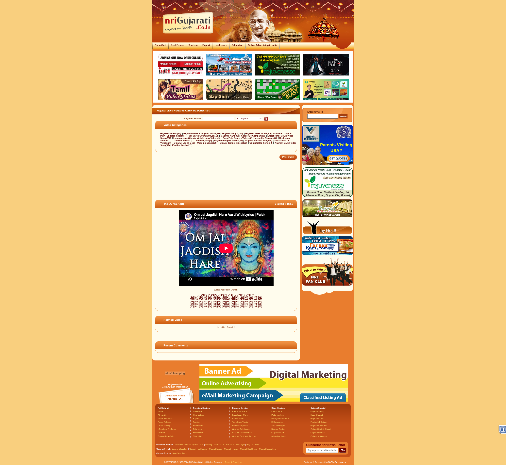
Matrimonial (198, 433)
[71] (224, 304)
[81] (196, 306)
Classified (160, 45)
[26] (237, 297)
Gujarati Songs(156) (233, 133)
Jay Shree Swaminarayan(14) (204, 136)
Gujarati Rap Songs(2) (261, 143)
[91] (242, 306)
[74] (237, 304)
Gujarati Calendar (319, 425)
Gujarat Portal (163, 449)
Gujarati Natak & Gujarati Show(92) (201, 133)
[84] (210, 306)
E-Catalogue (277, 422)
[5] (212, 294)
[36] (210, 299)
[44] (246, 299)
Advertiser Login (278, 436)
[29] (251, 297)
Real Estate (177, 45)
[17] (196, 297)
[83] (206, 306)
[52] (210, 301)
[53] (215, 301)
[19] (206, 297)
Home (160, 411)
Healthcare (221, 45)
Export (206, 45)
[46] (256, 299)
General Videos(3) (183, 140)
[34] (201, 299)
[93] (251, 306)
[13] (243, 294)
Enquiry (209, 444)
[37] (215, 299)
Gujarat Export (215, 449)
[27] (242, 297)
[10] (230, 294)
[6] (215, 294)
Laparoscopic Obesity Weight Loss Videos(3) (197, 138)
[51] (206, 301)
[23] (224, 297)
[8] (222, 294)
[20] (210, 297)
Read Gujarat (317, 415)
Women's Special (240, 425)
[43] (242, 299)
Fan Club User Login (235, 444)
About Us (162, 415)
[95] (260, 306)
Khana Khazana (239, 411)
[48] (192, 301)
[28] (246, 297)
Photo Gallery (164, 425)
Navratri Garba (278, 429)
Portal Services (165, 418)
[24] (228, 297)
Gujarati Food (277, 433)
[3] (205, 294)
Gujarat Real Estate (198, 449)
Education (237, 45)
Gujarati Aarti (183, 110)
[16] (192, 297)
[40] (228, 299)
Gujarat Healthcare (248, 449)
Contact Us (219, 444)
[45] (251, 299)
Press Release (164, 422)
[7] (219, 294)
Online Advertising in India (262, 45)
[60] (246, 301)
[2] (202, 294)
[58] (237, 301)
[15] (252, 294)
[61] (251, 301)
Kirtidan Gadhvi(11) (182, 145)
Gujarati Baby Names (242, 433)
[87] (224, 306)
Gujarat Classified (180, 449)
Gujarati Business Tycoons (244, 436)
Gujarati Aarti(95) (230, 136)
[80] (192, 306)
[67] (206, 304)
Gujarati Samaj (317, 411)
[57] (233, 301)
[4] (209, 294)
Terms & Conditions (233, 462)
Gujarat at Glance (319, 436)
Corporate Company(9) (253, 136)
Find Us (161, 433)
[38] (219, 299)
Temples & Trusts (240, 422)
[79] (260, 304)
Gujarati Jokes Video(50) (258, 133)
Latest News (238, 418)
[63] (260, 301)
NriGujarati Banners (280, 418)
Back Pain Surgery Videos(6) (238, 138)
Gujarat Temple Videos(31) (234, 143)
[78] (256, 304)
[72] (228, 304)
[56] (228, 301)
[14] (248, 294)
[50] (201, 301)
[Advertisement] (227, 187)
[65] (196, 304)
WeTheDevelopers (337, 462)
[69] (215, 304)
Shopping (197, 436)
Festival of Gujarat (319, 422)
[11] (234, 294)
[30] (256, 297)
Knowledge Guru (240, 415)
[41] (233, 299)
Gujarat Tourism (231, 449)
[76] (246, 304)
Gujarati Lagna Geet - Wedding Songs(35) (196, 143)
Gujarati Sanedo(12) (171, 133)
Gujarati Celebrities (240, 429)
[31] (260, 297)
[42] (237, 299)
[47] (260, 299)
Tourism (193, 45)
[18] (201, 297)
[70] (219, 304)
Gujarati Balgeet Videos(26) (228, 140)
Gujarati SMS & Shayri (321, 429)
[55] (224, 301)
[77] (251, 304)
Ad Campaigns (278, 425)
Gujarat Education (267, 449)
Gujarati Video (165, 110)
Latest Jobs (276, 411)
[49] (196, 301)
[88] (228, 306)
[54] (219, 301)
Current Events (163, 453)
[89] (233, 306)
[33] (196, 299)
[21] (215, 297)
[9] (226, 294)
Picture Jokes (277, 415)
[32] (192, 299)
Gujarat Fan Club (166, 436)
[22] (219, 297)
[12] (239, 294)
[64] (192, 304)
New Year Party (180, 453)
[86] (219, 306)
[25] (233, 297)
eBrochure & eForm (167, 429)
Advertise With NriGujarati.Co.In (189, 444)
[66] (201, 304)
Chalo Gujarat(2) (203, 140)
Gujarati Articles (318, 433)
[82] (201, 306)
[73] (233, 304)
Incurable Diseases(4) (266, 138)
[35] (206, 299)
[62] (256, 301)
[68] (210, 304)
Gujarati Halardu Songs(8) (259, 140)
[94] (256, 306)
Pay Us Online (253, 444)
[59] (242, 301)
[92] (246, 306)
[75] (242, 304)
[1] (199, 294)
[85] (215, 306)
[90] (237, 306)
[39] (224, 299)
